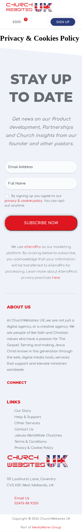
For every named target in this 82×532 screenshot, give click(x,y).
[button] (71, 7)
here (56, 278)
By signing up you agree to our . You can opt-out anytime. (35, 200)
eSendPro (32, 247)
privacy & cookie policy (23, 201)
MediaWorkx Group (46, 527)
